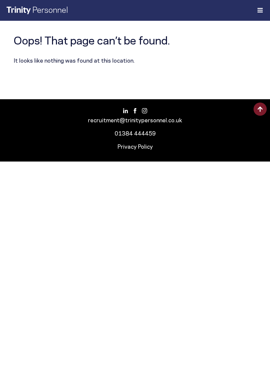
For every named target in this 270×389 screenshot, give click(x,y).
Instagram (144, 110)
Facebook (135, 110)
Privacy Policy (135, 147)
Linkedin (125, 110)
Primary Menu (260, 10)
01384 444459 (135, 133)
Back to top (260, 109)
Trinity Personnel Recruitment (37, 10)
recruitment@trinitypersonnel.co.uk (135, 120)
